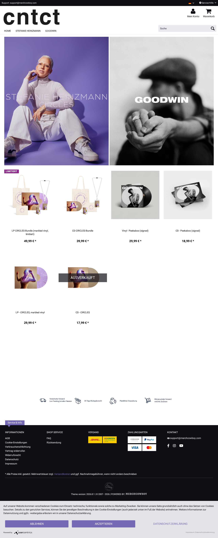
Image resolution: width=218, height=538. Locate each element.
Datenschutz (12, 459)
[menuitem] (190, 3)
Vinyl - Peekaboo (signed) (135, 231)
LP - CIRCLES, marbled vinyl (30, 312)
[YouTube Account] (181, 445)
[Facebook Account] (168, 445)
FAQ (49, 438)
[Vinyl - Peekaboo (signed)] (135, 195)
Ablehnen (37, 524)
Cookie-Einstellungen (16, 442)
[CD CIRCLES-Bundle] (83, 195)
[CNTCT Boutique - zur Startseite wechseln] (37, 15)
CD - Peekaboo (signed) (188, 231)
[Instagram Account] (174, 445)
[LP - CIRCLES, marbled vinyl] (30, 277)
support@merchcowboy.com (185, 438)
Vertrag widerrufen (15, 451)
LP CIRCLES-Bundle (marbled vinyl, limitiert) (30, 232)
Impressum (11, 463)
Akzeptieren (103, 524)
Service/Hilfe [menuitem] (207, 2)
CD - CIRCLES (83, 312)
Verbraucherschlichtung (17, 447)
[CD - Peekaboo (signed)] (188, 195)
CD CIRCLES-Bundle (82, 231)
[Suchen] (212, 28)
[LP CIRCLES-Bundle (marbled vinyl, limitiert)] (30, 195)
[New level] (56, 101)
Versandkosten (62, 474)
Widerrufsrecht (13, 455)
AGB (7, 438)
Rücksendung (54, 442)
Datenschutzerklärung (170, 524)
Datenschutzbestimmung (205, 532)
